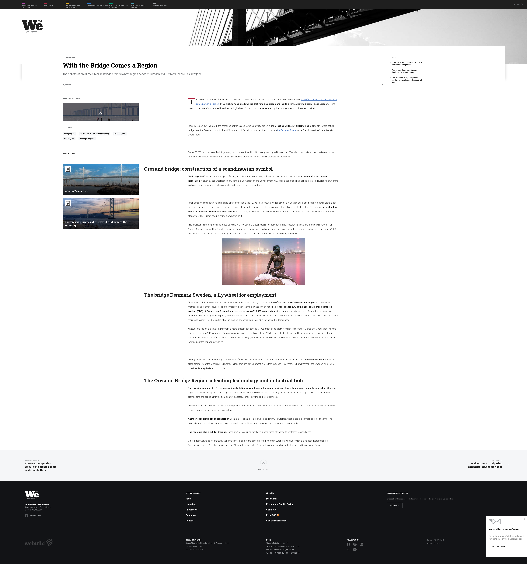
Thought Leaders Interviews (30, 6)
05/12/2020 (67, 85)
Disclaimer (271, 498)
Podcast (190, 520)
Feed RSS (271, 515)
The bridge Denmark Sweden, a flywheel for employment (406, 71)
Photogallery (74, 99)
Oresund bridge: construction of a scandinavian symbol (407, 63)
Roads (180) (69, 139)
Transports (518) (87, 139)
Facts (188, 498)
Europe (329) (119, 134)
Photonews (191, 509)
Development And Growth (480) (94, 134)
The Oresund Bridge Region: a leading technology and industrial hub (407, 80)
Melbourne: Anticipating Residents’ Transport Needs (485, 464)
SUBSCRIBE (394, 505)
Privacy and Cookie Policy (279, 504)
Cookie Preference (276, 520)
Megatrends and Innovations (73, 6)
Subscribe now (498, 547)
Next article (497, 460)
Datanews (191, 515)
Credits (270, 493)
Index (394, 58)
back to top (263, 469)
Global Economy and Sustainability (118, 6)
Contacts (271, 509)
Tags (70, 127)
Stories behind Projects (138, 6)
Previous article (32, 460)
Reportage (48, 6)
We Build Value (35, 515)
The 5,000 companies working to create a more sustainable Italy (40, 466)
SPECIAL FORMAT (160, 6)
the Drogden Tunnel (286, 130)
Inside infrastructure (97, 6)
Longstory (191, 504)
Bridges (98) (69, 134)
